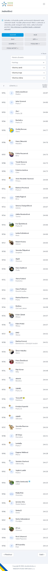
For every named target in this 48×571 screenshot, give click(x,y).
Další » (42, 555)
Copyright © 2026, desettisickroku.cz (24, 566)
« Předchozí (8, 555)
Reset (44, 53)
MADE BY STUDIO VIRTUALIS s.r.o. (24, 569)
